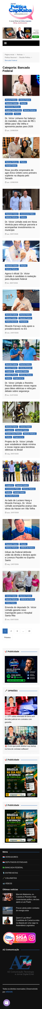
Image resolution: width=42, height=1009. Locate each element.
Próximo (7, 637)
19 (29, 631)
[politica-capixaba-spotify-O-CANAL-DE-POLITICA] (21, 669)
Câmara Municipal (25, 368)
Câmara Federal (25, 100)
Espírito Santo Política (13, 110)
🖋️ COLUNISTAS (10, 878)
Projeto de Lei (18, 378)
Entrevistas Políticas (13, 107)
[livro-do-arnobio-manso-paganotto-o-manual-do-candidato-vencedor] (21, 33)
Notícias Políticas (30, 110)
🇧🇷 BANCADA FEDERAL (13, 868)
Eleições (23, 103)
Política (17, 114)
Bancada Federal (11, 315)
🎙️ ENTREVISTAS (10, 873)
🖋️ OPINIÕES (11, 691)
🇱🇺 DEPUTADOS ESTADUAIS (15, 862)
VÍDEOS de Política (27, 548)
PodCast (9, 114)
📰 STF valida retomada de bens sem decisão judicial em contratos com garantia (20, 719)
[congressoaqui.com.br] (21, 780)
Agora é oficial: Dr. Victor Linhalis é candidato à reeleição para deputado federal (20, 276)
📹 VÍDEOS (7, 883)
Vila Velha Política (12, 496)
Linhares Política (11, 375)
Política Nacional (11, 322)
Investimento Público (27, 214)
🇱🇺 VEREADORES (10, 857)
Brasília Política (11, 100)
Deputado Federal (11, 103)
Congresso (9, 371)
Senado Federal (11, 165)
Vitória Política (11, 603)
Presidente (23, 322)
